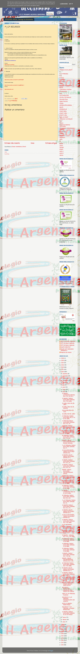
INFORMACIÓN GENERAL (66, 105)
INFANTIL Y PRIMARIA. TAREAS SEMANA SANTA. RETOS (67, 584)
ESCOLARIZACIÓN (64, 95)
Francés (61, 103)
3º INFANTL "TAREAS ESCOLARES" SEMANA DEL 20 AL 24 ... (68, 461)
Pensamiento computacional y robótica (67, 129)
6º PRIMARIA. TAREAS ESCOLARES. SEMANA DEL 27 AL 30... (68, 437)
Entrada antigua (51, 143)
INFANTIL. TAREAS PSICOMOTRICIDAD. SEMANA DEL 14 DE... (68, 559)
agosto (64, 383)
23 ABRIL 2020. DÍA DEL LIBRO (68, 404)
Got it (71, 4)
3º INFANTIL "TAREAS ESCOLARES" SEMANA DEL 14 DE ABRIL (68, 521)
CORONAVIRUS (63, 91)
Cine (61, 93)
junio (64, 387)
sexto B (61, 153)
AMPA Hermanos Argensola (68, 341)
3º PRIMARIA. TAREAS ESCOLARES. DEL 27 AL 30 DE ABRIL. (68, 417)
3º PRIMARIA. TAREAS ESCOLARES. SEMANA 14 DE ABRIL (68, 540)
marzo (64, 617)
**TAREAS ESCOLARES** (66, 70)
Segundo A (62, 135)
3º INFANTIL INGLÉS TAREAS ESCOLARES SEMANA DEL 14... (68, 569)
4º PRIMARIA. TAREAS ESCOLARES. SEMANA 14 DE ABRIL (68, 545)
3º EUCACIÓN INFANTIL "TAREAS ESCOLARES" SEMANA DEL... (68, 451)
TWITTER (7, 154)
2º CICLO (62, 78)
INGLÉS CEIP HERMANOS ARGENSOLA (67, 350)
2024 (62, 363)
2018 (62, 627)
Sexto (61, 139)
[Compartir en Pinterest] (26, 98)
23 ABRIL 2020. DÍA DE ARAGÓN (68, 407)
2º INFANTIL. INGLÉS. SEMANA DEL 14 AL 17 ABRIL (68, 532)
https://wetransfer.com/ (9, 89)
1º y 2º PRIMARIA (12, 101)
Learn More (64, 4)
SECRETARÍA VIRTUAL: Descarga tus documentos (19, 19)
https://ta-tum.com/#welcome (10, 60)
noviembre (65, 376)
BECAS (61, 88)
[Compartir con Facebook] (25, 98)
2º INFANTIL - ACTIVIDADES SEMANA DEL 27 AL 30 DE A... (68, 395)
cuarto (61, 145)
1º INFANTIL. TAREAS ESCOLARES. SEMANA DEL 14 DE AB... (68, 555)
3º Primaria (62, 82)
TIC (60, 141)
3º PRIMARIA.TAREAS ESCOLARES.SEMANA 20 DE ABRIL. (68, 482)
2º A (61, 76)
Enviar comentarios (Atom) (19, 147)
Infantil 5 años (63, 115)
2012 (62, 640)
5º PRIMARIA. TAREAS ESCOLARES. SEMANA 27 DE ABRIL (68, 432)
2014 (62, 636)
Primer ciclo (63, 132)
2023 (62, 365)
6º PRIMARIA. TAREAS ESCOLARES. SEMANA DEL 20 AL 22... (68, 497)
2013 (62, 638)
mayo (64, 389)
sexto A (61, 151)
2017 (62, 629)
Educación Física (64, 99)
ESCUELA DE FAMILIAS (65, 97)
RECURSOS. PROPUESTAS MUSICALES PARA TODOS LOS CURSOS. (68, 589)
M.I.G (61, 121)
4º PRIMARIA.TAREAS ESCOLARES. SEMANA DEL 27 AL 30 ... (68, 422)
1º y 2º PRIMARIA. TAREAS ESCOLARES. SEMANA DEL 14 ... (68, 579)
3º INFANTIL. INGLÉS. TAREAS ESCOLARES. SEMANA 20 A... (68, 511)
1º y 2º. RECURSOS (67, 525)
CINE (6, 152)
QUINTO (61, 133)
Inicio (32, 143)
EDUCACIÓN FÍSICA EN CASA (68, 411)
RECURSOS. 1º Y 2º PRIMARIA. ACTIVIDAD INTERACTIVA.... (68, 608)
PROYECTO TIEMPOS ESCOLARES (65, 125)
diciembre (65, 374)
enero (64, 622)
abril (64, 392)
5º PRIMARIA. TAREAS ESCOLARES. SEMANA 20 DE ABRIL (68, 487)
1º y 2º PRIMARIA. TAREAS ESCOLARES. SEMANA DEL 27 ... (68, 447)
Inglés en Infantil (64, 117)
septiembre (66, 380)
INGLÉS (61, 107)
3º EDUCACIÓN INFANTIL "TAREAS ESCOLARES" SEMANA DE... (68, 516)
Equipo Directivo (64, 101)
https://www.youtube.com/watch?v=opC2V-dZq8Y (14, 79)
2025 (62, 360)
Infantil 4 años (63, 113)
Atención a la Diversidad (66, 86)
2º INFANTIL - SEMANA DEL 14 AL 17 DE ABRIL (68, 536)
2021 (62, 369)
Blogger (51, 651)
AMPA (61, 84)
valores (61, 155)
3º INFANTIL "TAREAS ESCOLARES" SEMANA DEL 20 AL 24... (68, 466)
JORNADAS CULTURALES (66, 119)
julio (64, 385)
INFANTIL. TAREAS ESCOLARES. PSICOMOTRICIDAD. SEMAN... (67, 472)
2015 (62, 634)
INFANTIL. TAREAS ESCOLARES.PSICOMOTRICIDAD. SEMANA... (68, 442)
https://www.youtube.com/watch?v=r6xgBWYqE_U (14, 85)
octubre (65, 378)
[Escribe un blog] (23, 98)
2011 (62, 643)
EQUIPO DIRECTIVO (65, 347)
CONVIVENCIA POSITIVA (65, 90)
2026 (62, 358)
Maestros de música (66, 352)
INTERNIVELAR (63, 109)
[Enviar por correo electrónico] (21, 98)
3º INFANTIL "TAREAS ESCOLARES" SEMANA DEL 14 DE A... (68, 574)
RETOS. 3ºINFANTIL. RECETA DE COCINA (67, 527)
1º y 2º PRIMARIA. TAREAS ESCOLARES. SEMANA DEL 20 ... (68, 501)
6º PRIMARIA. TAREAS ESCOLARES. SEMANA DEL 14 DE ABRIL (68, 564)
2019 (62, 625)
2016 (62, 631)
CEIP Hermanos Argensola (67, 343)
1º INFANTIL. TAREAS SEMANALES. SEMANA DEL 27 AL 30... (68, 427)
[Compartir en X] (24, 98)
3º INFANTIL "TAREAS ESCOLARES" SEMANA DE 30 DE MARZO (68, 613)
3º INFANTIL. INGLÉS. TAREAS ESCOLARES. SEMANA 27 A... (68, 456)
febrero (65, 620)
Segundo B (62, 137)
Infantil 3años (63, 111)
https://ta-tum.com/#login (9, 64)
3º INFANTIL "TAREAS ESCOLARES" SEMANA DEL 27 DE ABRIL (68, 400)
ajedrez (61, 143)
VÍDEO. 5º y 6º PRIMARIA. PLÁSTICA (68, 594)
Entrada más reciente (12, 143)
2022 (62, 367)
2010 (62, 645)
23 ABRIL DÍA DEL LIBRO (68, 414)
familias (62, 147)
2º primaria (62, 80)
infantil (61, 149)
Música (61, 123)
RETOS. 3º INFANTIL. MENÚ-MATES (67, 604)
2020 (62, 372)
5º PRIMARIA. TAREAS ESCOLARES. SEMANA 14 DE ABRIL (68, 550)
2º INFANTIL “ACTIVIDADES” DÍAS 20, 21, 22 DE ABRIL (68, 492)
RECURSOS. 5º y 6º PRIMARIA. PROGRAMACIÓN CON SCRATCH (68, 599)
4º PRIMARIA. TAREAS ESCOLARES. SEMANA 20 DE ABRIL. (68, 477)
